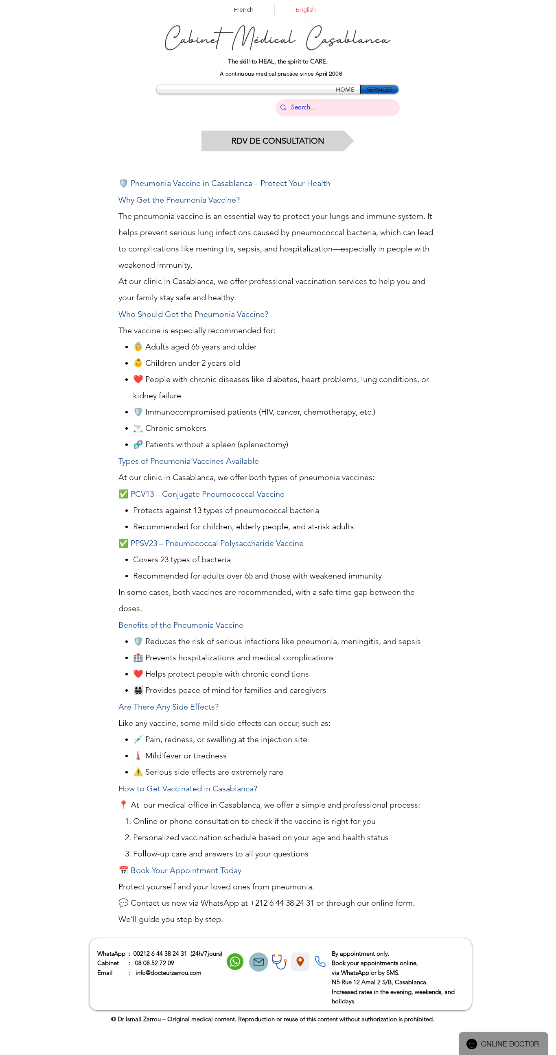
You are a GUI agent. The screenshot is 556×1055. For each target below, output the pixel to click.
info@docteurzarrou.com (168, 972)
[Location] (300, 961)
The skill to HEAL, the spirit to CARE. (278, 61)
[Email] (258, 962)
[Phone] (320, 962)
